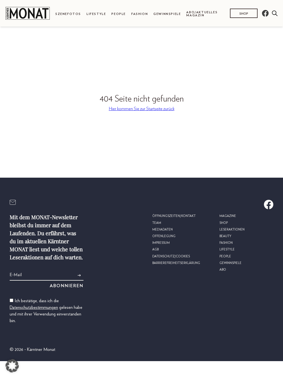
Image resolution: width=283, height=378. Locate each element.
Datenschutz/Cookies (171, 256)
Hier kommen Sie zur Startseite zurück (141, 109)
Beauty (225, 236)
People (118, 13)
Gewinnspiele (167, 13)
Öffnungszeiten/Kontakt (174, 216)
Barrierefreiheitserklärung (176, 263)
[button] (12, 366)
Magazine (227, 216)
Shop (243, 13)
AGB (155, 249)
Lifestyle (96, 13)
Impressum (161, 242)
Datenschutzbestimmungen (34, 307)
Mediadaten (162, 229)
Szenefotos (68, 13)
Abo (222, 269)
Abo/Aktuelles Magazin (202, 14)
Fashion (139, 13)
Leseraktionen (232, 229)
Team (156, 222)
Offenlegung (163, 236)
